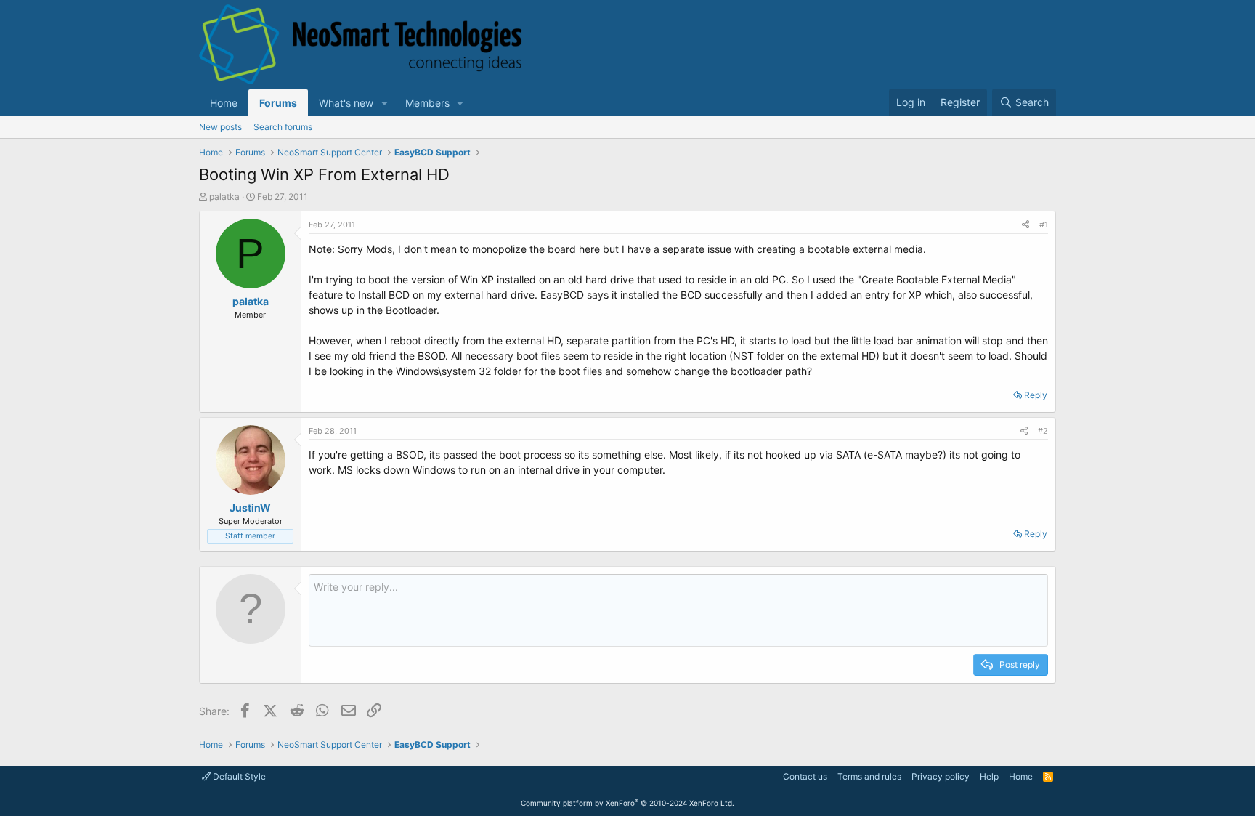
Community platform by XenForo (627, 803)
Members (427, 103)
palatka (224, 196)
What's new (346, 103)
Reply (1035, 394)
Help (989, 776)
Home (223, 103)
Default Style (238, 776)
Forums (278, 103)
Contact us (805, 776)
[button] (384, 102)
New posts (220, 126)
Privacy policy (940, 776)
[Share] (1025, 225)
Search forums (282, 126)
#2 (1043, 431)
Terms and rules (869, 776)
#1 (1043, 224)
